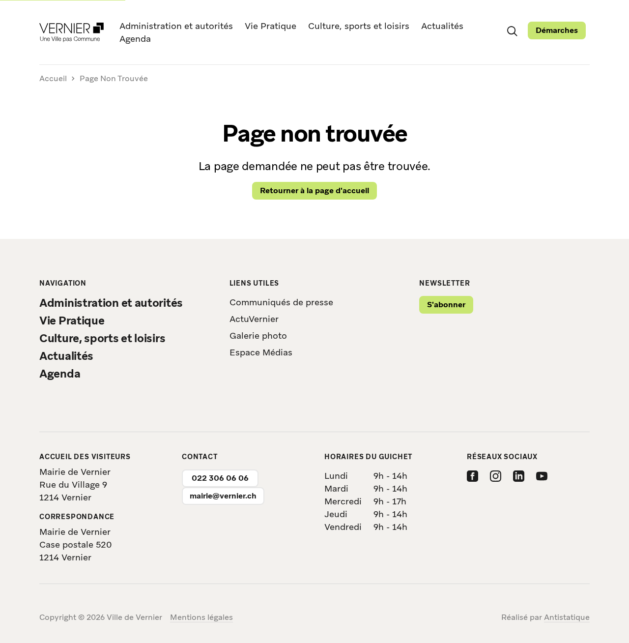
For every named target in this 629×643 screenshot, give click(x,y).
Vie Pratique (270, 25)
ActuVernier (254, 318)
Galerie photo (258, 335)
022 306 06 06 (220, 478)
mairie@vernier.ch (223, 496)
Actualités (442, 25)
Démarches (557, 30)
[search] (512, 30)
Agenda (135, 38)
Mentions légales (201, 617)
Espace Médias (260, 352)
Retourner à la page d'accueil (314, 190)
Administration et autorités (176, 25)
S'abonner (446, 304)
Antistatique (567, 617)
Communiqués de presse (281, 302)
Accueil (53, 79)
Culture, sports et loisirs (358, 25)
